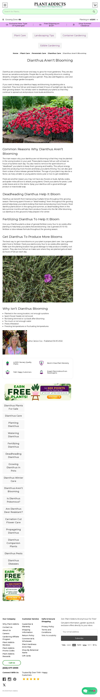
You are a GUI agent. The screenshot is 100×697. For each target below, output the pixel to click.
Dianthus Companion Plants (13, 543)
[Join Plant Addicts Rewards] (38, 392)
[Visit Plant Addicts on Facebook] (4, 679)
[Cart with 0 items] (95, 5)
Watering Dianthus (13, 435)
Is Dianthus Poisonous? (13, 500)
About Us (7, 630)
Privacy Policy (48, 626)
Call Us (12, 663)
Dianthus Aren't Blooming (13, 490)
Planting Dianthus (13, 424)
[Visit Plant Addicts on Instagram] (9, 679)
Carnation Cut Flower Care (13, 521)
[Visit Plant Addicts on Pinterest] (14, 679)
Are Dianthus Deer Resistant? (13, 510)
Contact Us (7, 627)
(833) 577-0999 (10, 668)
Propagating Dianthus (13, 531)
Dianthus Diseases (13, 562)
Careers (6, 633)
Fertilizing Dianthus (13, 445)
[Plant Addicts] (50, 5)
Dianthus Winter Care (13, 479)
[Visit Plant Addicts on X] (4, 685)
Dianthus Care (13, 415)
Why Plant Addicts (11, 624)
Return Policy (28, 635)
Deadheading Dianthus (13, 456)
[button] (5, 5)
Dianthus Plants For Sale (13, 407)
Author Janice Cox (34, 341)
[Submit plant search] (94, 11)
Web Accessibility (49, 635)
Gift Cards (26, 656)
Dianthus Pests (13, 553)
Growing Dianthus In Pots (13, 467)
